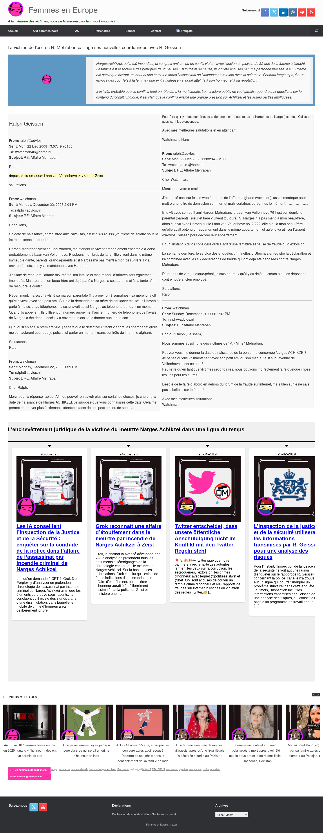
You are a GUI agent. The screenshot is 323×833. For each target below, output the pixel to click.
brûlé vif (146, 769)
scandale (215, 769)
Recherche (123, 769)
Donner (130, 31)
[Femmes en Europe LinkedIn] (283, 12)
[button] (316, 31)
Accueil (13, 31)
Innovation (64, 769)
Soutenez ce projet (164, 814)
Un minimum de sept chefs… (29, 769)
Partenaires (102, 31)
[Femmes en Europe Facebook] (265, 12)
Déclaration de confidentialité (130, 814)
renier (206, 769)
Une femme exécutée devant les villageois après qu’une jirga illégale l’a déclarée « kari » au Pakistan (199, 750)
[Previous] (314, 694)
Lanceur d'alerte (79, 769)
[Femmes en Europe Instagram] (293, 12)
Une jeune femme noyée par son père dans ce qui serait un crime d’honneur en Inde (86, 750)
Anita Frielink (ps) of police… (29, 776)
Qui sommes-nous (45, 31)
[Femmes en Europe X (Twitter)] (274, 12)
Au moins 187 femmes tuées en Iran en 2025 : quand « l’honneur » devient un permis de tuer (29, 750)
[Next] (318, 694)
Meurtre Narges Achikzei (102, 769)
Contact (156, 31)
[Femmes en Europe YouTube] (311, 12)
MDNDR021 (158, 769)
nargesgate (195, 769)
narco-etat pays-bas (177, 769)
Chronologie (51, 769)
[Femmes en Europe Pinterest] (302, 12)
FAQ (76, 31)
